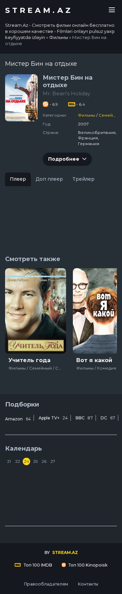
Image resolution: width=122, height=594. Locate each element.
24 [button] (26, 461)
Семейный (110, 115)
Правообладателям (46, 584)
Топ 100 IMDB (37, 565)
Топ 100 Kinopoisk (87, 565)
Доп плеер (49, 179)
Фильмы (86, 115)
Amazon (18, 418)
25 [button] (35, 461)
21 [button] (9, 461)
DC (108, 417)
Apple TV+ (53, 417)
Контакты (88, 584)
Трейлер (84, 179)
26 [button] (44, 461)
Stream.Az (39, 10)
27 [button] (52, 461)
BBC (84, 417)
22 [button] (17, 461)
